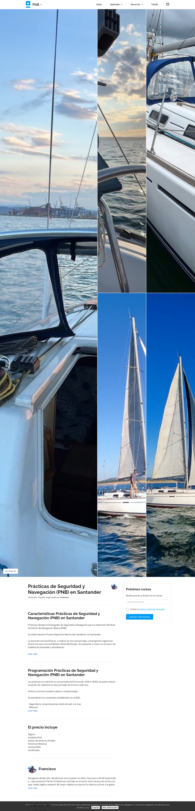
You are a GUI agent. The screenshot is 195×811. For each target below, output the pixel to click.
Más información (110, 807)
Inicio (99, 4)
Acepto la (147, 609)
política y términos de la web (152, 609)
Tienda (154, 4)
